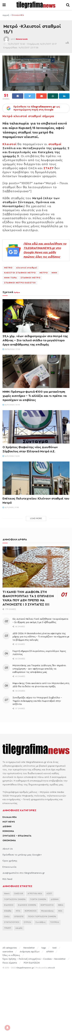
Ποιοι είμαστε (10, 963)
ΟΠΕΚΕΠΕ (19, 917)
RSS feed (7, 879)
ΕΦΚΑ (60, 905)
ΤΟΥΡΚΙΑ (54, 922)
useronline (8, 951)
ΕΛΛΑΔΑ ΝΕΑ (18, 15)
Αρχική (6, 15)
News (7, 893)
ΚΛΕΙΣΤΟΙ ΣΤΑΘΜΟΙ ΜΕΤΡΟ (20, 273)
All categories (10, 948)
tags (44, 948)
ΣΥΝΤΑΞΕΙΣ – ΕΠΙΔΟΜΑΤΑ (17, 836)
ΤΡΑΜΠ (7, 928)
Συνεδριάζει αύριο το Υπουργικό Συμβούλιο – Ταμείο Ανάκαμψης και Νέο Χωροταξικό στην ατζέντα (37, 700)
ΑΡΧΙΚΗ (50, 951)
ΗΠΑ (18, 911)
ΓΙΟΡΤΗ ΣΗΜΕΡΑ (38, 899)
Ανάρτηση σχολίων (30, 951)
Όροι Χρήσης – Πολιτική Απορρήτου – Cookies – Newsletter (34, 959)
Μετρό (8, 116)
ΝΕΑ (60, 911)
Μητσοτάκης (47, 911)
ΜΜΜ (54, 273)
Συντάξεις (40, 922)
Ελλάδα (7, 911)
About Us (8, 849)
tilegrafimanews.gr (25, 968)
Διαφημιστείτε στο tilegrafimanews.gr (24, 873)
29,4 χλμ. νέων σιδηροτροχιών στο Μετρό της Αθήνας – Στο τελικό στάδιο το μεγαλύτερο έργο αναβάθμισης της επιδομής (35, 340)
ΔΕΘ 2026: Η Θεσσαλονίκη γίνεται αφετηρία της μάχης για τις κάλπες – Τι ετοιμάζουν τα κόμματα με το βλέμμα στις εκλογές (41, 636)
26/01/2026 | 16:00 (12, 405)
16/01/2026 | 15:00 (12, 456)
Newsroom (22, 39)
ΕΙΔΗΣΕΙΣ (9, 905)
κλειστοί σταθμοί (26, 268)
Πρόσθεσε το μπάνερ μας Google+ (22, 855)
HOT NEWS (9, 822)
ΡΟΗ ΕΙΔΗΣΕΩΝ (32, 963)
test (55, 948)
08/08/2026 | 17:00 (12, 349)
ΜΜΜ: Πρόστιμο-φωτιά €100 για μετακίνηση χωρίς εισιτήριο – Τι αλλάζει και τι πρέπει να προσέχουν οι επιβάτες (35, 396)
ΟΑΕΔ (7, 917)
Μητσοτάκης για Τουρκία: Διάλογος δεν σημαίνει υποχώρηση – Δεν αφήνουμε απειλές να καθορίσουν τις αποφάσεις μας (39, 668)
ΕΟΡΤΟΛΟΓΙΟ (47, 905)
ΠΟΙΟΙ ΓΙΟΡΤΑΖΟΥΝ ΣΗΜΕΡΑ (42, 917)
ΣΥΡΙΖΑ (27, 922)
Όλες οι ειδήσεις (11, 955)
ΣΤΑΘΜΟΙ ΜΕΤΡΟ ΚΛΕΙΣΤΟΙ (20, 283)
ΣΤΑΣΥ (48, 168)
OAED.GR (18, 893)
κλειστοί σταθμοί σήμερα (34, 116)
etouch (51, 968)
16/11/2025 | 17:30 (11, 507)
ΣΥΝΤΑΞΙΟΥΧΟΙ (11, 922)
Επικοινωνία (9, 867)
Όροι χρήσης (10, 861)
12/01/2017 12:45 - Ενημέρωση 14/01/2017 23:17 (32, 44)
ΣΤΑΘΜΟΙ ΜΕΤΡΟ (30, 278)
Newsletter (29, 948)
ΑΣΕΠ (49, 893)
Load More (36, 518)
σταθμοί (55, 144)
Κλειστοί (9, 144)
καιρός (19, 928)
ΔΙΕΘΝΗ (7, 826)
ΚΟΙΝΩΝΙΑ (8, 831)
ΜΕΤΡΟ (44, 273)
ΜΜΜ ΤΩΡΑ (10, 278)
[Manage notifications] (7, 1027)
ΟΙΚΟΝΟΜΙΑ (9, 840)
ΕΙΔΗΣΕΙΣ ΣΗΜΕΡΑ (27, 905)
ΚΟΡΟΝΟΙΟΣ (31, 911)
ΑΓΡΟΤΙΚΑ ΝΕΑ (35, 893)
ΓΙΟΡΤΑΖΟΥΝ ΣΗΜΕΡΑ (15, 899)
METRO (8, 268)
